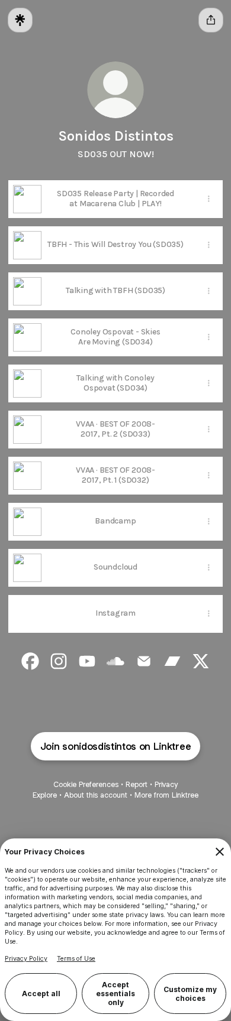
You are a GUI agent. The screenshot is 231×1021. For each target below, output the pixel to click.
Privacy (166, 784)
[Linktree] (20, 20)
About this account (95, 795)
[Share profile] (211, 20)
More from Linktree (166, 795)
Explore (45, 795)
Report (136, 784)
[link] (30, 661)
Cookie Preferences (85, 784)
